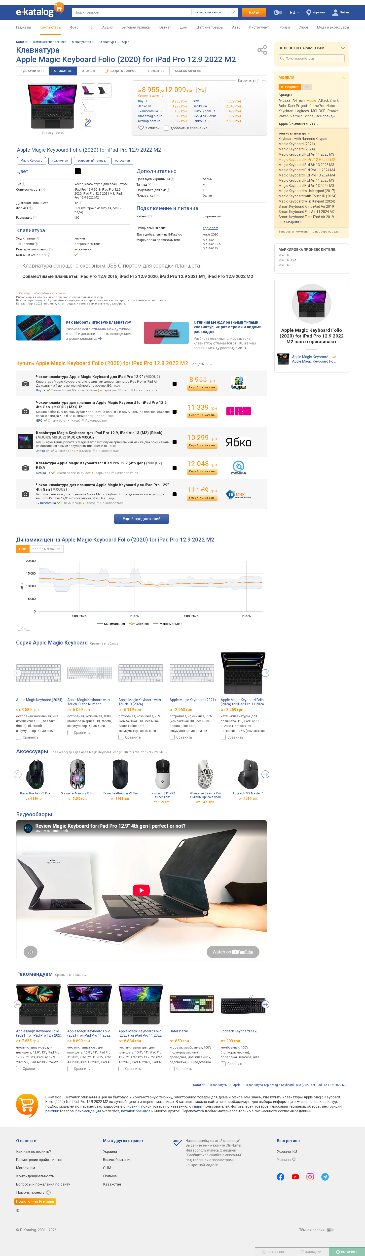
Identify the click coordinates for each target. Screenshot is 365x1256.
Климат (165, 27)
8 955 (202, 379)
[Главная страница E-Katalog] (40, 12)
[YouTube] (295, 1176)
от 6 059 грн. (79, 709)
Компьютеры (50, 27)
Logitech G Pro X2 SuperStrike (163, 795)
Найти (254, 12)
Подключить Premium (35, 1201)
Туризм (284, 27)
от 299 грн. (231, 1041)
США (107, 1168)
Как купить (246, 80)
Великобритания (117, 1159)
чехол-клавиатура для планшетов (100, 184)
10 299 (202, 438)
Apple (125, 42)
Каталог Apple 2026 (29, 303)
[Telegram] (325, 1177)
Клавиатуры (107, 42)
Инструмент (259, 27)
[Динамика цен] (201, 90)
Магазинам (25, 1168)
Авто (236, 27)
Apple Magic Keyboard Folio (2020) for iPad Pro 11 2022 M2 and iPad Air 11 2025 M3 (140, 1035)
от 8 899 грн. (79, 1041)
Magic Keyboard (31, 160)
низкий (79, 238)
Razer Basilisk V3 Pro (35, 793)
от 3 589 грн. (28, 709)
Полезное (156, 71)
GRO (39, 420)
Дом (183, 27)
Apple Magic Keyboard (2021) (193, 700)
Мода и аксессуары (333, 27)
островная (122, 160)
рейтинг (52, 1111)
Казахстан (112, 1184)
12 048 (202, 464)
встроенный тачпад (91, 160)
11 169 (202, 490)
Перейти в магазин (202, 387)
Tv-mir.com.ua (46, 503)
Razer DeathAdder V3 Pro (120, 793)
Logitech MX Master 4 (248, 793)
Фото (74, 27)
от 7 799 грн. (162, 802)
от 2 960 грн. (181, 709)
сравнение (310, 1101)
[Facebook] (280, 1177)
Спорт (303, 27)
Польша (110, 1176)
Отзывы (88, 71)
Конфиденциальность (35, 1176)
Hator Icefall (179, 1031)
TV (90, 27)
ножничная (60, 160)
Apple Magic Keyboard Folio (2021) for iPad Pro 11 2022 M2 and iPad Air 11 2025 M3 (89, 1035)
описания (131, 1106)
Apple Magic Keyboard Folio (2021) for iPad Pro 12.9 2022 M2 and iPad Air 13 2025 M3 (39, 1035)
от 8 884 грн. (130, 1041)
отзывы (196, 1106)
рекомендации (88, 1111)
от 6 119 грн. (130, 709)
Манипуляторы (82, 42)
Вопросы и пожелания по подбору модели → (310, 231)
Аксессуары (188, 71)
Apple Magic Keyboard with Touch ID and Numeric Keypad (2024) (88, 704)
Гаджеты (23, 27)
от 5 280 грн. (77, 798)
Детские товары (209, 27)
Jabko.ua (42, 451)
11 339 (202, 407)
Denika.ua (43, 473)
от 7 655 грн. (28, 1041)
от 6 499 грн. (205, 802)
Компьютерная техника (49, 42)
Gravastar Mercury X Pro (77, 793)
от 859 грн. (180, 1041)
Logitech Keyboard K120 (239, 1031)
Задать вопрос (123, 71)
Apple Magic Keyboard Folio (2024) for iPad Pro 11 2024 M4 (242, 704)
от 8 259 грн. (232, 709)
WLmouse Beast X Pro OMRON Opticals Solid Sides (205, 795)
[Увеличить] (52, 106)
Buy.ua (40, 390)
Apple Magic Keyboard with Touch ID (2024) (139, 702)
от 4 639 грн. (248, 798)
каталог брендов (135, 1111)
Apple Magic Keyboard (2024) (39, 700)
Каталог (22, 42)
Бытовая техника (136, 27)
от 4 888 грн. (35, 798)
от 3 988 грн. (120, 798)
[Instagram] (310, 1177)
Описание (63, 71)
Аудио (107, 27)
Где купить (32, 71)
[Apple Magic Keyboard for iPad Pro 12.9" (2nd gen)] (88, 90)
